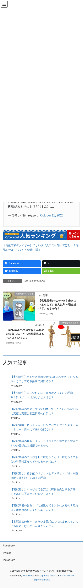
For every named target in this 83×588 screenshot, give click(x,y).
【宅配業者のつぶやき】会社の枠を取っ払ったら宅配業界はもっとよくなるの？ (25, 333)
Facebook (9, 545)
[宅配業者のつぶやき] (19, 305)
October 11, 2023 (52, 215)
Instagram (9, 559)
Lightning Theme (48, 575)
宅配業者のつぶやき (35, 281)
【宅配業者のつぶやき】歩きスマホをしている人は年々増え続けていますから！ (57, 304)
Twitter (7, 552)
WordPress (28, 575)
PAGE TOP (77, 566)
